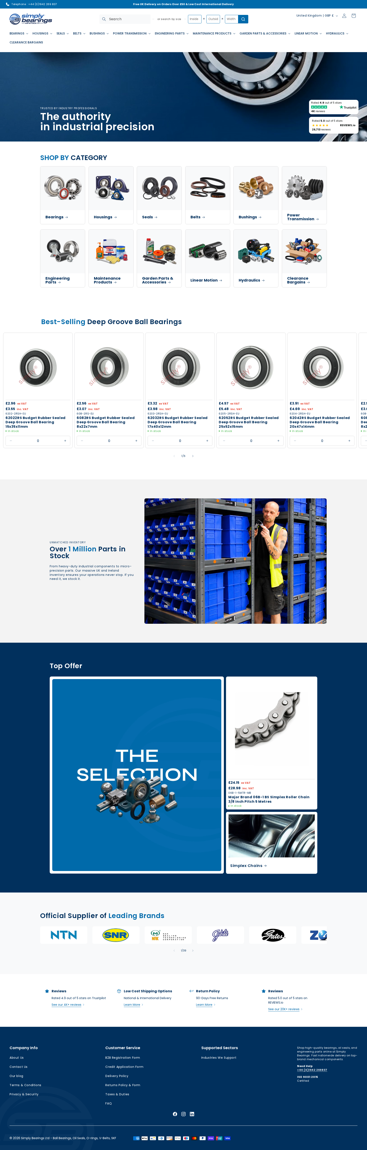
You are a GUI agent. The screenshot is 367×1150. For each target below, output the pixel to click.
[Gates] (272, 935)
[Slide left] (174, 456)
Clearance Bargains (297, 280)
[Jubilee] (220, 935)
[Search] (104, 19)
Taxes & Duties (117, 1094)
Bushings (248, 217)
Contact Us (19, 1067)
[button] (18, 33)
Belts (195, 217)
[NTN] (63, 935)
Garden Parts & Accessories (157, 280)
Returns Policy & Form (122, 1085)
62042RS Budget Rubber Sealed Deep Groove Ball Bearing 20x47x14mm (320, 422)
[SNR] (116, 935)
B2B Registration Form (122, 1058)
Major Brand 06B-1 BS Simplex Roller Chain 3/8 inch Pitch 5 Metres (269, 799)
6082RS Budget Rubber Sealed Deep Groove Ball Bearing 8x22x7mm (106, 422)
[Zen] (325, 935)
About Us (17, 1058)
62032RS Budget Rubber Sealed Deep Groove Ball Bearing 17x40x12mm (178, 422)
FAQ (108, 1103)
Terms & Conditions (25, 1085)
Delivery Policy (116, 1076)
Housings (103, 217)
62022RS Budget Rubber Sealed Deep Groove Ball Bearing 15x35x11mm (36, 422)
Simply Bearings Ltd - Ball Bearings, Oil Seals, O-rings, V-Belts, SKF (68, 1138)
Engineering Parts (57, 280)
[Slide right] (193, 456)
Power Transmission (300, 217)
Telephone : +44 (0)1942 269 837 (34, 4)
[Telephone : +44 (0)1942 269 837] (7, 4)
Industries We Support (219, 1058)
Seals (147, 217)
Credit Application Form (124, 1067)
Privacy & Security (24, 1094)
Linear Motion (204, 280)
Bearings (54, 217)
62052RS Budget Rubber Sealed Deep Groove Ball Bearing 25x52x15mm (249, 422)
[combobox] (125, 19)
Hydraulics (249, 280)
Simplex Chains (246, 865)
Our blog (16, 1076)
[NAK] (168, 935)
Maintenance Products (107, 280)
